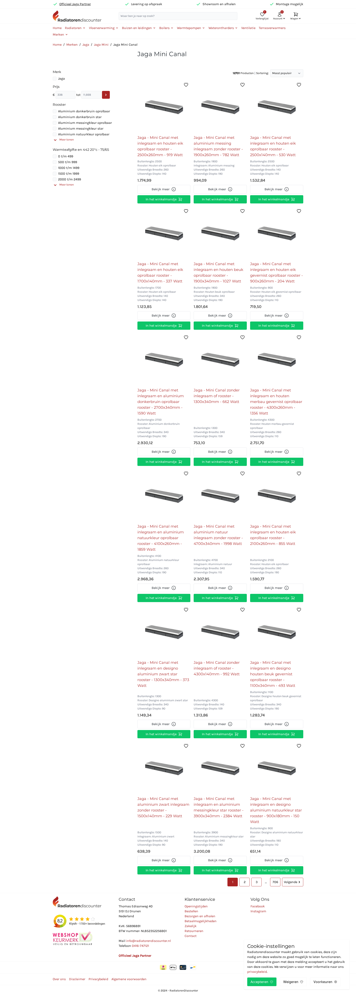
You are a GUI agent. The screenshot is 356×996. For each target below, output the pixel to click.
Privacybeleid (98, 979)
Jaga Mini (101, 44)
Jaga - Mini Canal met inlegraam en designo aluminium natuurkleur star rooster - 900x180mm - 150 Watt (276, 810)
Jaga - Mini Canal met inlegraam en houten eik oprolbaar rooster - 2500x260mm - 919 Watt (160, 146)
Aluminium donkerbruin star (80, 117)
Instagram (258, 911)
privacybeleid (257, 972)
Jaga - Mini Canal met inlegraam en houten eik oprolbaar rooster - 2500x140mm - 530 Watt (273, 146)
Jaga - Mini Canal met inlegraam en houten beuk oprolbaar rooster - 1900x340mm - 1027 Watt (218, 272)
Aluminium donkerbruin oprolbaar (84, 111)
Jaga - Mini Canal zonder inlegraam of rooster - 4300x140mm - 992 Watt (217, 668)
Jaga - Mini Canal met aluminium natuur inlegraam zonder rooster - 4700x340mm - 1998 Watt (218, 535)
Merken (72, 44)
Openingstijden (196, 906)
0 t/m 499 (65, 156)
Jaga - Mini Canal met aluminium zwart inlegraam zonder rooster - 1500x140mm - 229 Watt (163, 807)
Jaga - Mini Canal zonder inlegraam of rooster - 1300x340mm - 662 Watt (217, 396)
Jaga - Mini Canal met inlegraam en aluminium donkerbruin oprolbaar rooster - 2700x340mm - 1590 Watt (160, 402)
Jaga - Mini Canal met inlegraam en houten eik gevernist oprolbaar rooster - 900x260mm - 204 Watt (276, 272)
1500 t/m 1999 (68, 173)
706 (275, 882)
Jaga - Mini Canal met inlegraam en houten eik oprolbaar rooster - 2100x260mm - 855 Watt (273, 535)
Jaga (85, 44)
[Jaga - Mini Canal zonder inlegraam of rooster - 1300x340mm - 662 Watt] (220, 359)
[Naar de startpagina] (77, 15)
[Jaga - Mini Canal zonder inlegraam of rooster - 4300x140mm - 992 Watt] (220, 631)
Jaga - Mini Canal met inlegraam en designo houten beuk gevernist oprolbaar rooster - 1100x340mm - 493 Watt (272, 674)
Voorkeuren (323, 982)
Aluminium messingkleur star (80, 128)
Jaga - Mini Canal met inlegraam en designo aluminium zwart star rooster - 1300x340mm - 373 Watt (163, 674)
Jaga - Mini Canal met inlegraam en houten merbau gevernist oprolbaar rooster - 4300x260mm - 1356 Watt (276, 402)
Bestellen (191, 911)
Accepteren (259, 982)
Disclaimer (77, 979)
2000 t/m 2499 (69, 179)
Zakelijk (191, 926)
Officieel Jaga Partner (75, 4)
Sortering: (262, 73)
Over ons (59, 979)
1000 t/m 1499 (68, 168)
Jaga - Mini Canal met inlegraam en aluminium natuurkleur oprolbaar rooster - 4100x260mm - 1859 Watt (160, 538)
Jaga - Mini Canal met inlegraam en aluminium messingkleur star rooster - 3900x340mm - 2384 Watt (219, 807)
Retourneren (194, 931)
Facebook (258, 906)
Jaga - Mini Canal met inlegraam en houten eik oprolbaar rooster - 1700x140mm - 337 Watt (160, 272)
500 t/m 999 (67, 162)
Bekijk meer (161, 189)
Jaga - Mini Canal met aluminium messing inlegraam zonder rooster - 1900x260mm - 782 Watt (218, 146)
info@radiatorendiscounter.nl (148, 941)
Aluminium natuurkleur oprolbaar (83, 134)
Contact (191, 936)
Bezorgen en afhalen (200, 916)
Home (57, 28)
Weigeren (290, 982)
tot (78, 95)
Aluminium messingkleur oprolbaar (85, 123)
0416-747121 (140, 946)
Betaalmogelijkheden (201, 921)
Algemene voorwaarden (128, 979)
